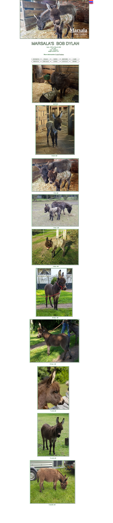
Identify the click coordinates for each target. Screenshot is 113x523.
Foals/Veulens (59, 54)
